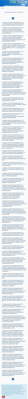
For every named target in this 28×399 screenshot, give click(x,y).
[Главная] (11, 1)
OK (3, 397)
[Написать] (16, 1)
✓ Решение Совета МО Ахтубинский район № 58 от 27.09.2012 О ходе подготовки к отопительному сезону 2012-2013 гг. (13, 169)
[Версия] (22, 1)
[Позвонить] (14, 1)
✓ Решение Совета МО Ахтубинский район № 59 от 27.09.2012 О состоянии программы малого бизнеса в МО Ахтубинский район (14, 164)
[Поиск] (19, 1)
